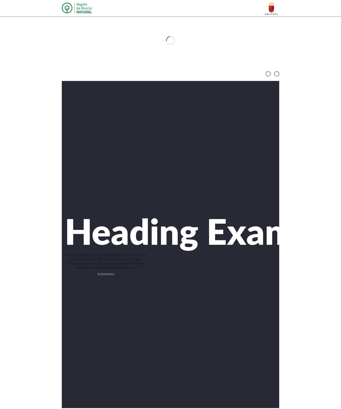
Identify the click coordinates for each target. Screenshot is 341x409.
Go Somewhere (106, 273)
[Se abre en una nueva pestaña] (271, 8)
